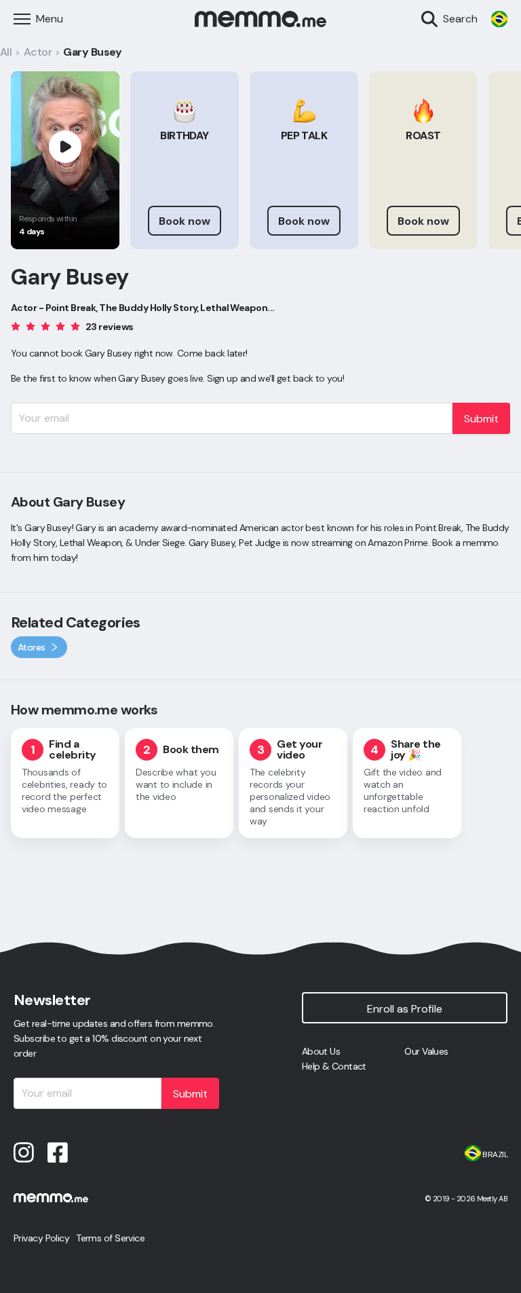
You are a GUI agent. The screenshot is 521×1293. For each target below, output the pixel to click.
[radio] (15, 325)
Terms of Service (110, 1238)
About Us (321, 1051)
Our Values (426, 1051)
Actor (38, 52)
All (6, 52)
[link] (499, 19)
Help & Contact (334, 1066)
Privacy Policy (41, 1238)
